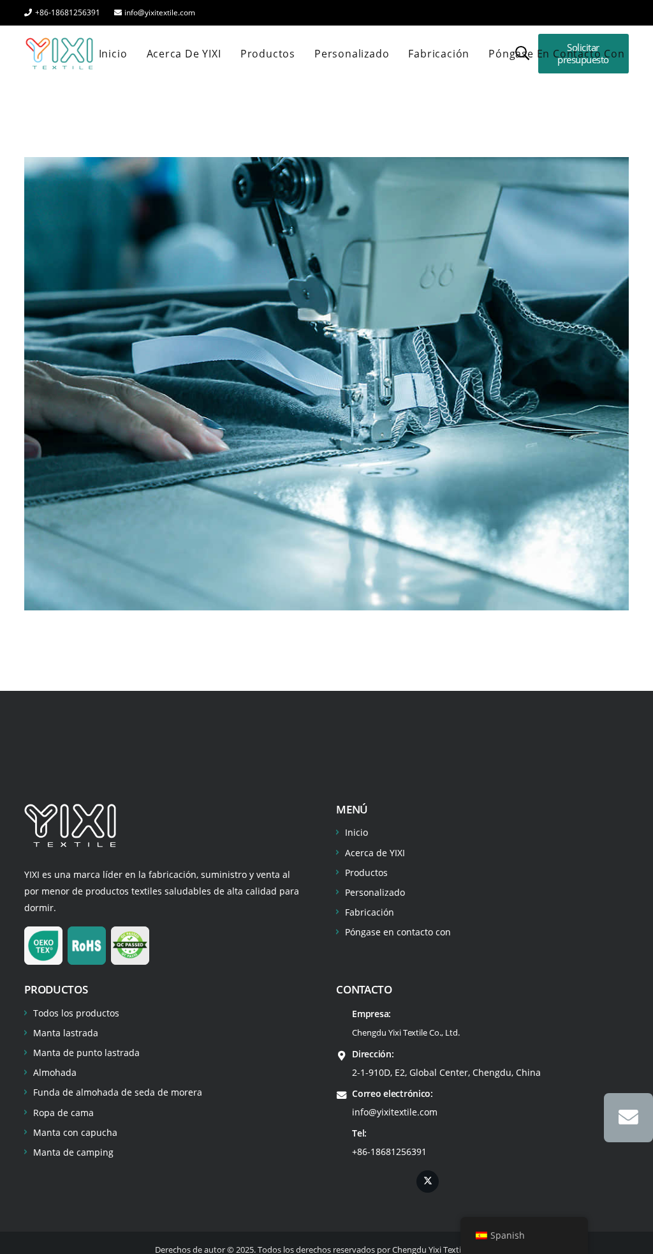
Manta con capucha (75, 1132)
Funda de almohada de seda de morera (117, 1092)
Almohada (55, 1072)
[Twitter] (427, 1181)
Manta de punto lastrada (86, 1052)
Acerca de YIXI (375, 853)
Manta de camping (73, 1152)
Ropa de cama (63, 1113)
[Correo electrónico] (628, 1117)
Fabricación (369, 912)
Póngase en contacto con (398, 932)
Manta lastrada (65, 1033)
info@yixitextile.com (394, 1112)
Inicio (356, 832)
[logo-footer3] (70, 825)
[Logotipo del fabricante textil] (59, 54)
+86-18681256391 (389, 1151)
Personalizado (375, 892)
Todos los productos (76, 1013)
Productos (366, 872)
